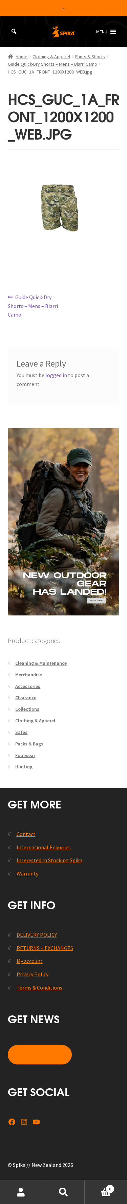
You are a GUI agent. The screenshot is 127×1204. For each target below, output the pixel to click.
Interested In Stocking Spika (49, 860)
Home (21, 56)
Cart (98, 1186)
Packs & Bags (29, 744)
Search (63, 1192)
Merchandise (28, 675)
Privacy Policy (32, 974)
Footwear (25, 755)
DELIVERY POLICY (37, 934)
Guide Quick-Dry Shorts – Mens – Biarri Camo (52, 64)
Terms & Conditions (39, 987)
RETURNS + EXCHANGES (45, 948)
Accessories (27, 686)
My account (30, 961)
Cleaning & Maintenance (41, 663)
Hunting (24, 767)
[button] (101, 31)
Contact (26, 834)
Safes (21, 732)
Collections (27, 709)
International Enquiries (44, 847)
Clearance (25, 697)
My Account (21, 1192)
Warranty (27, 873)
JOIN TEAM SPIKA (40, 1055)
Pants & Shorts (90, 56)
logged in (56, 375)
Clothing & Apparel (51, 56)
